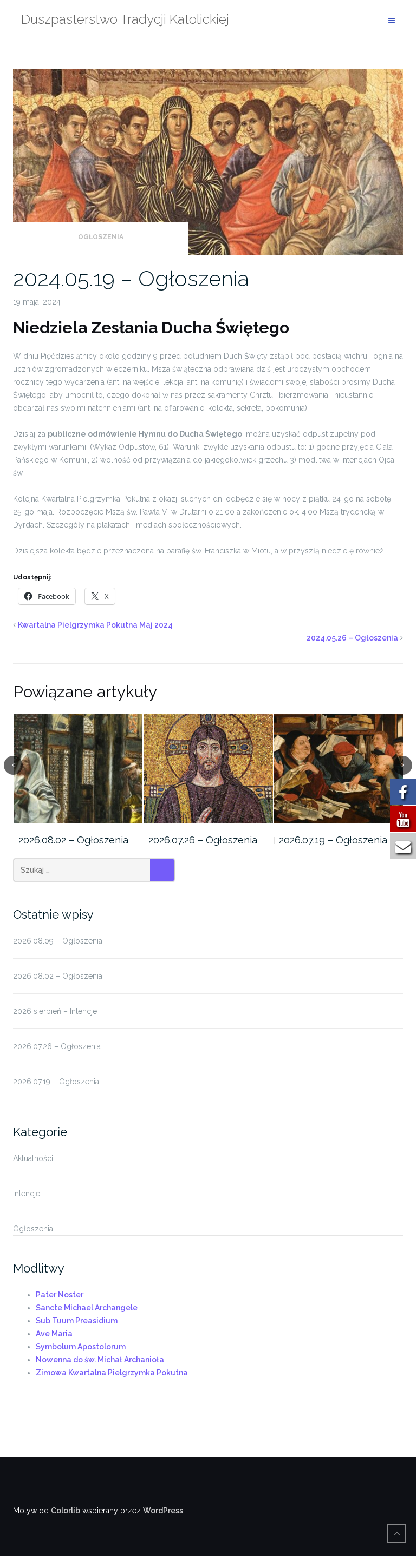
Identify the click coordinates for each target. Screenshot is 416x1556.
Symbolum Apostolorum (81, 1346)
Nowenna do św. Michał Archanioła (100, 1359)
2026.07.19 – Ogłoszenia (202, 840)
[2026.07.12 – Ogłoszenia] (339, 768)
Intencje (26, 1193)
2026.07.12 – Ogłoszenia (332, 840)
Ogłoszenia (100, 237)
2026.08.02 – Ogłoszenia (57, 976)
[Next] (402, 765)
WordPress (163, 1510)
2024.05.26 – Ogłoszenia (352, 638)
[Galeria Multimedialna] (399, 1502)
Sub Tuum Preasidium (77, 1320)
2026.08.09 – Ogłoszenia (57, 941)
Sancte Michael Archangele (87, 1307)
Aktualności (33, 1158)
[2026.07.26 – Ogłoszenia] (77, 768)
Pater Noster (59, 1294)
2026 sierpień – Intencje (55, 1011)
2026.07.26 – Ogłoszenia (72, 840)
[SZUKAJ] (162, 870)
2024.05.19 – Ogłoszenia (131, 278)
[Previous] (13, 765)
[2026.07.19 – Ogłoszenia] (208, 768)
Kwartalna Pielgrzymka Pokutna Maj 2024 (95, 625)
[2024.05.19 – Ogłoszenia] (208, 161)
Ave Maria (54, 1333)
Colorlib (65, 1510)
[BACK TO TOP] (396, 1533)
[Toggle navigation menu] (392, 20)
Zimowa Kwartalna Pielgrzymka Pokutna (112, 1372)
